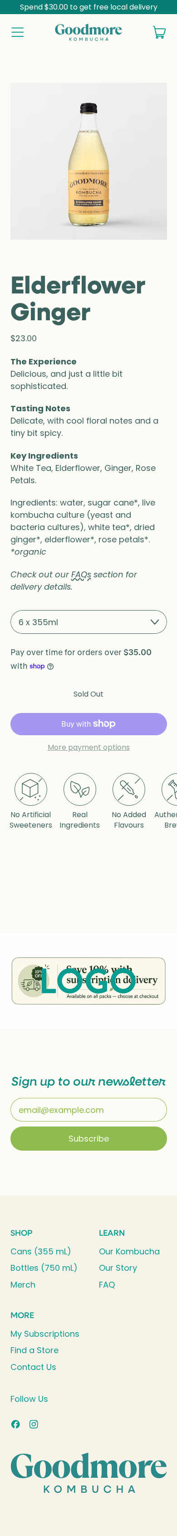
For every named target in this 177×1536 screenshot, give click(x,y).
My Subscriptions (44, 1333)
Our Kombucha (129, 1251)
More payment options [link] (89, 748)
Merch (22, 1284)
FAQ (107, 1284)
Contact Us (33, 1367)
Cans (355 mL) (40, 1251)
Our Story (118, 1267)
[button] (88, 161)
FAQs (81, 574)
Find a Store (34, 1350)
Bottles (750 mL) (44, 1267)
